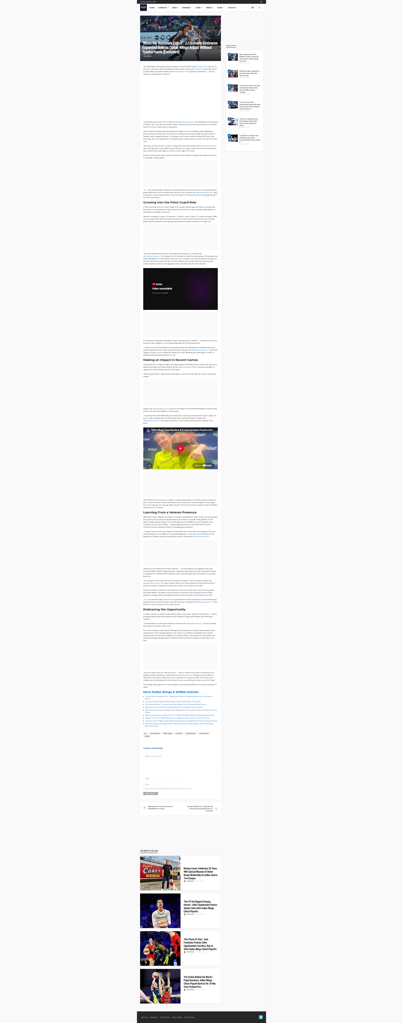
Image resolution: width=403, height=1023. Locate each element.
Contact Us (154, 1017)
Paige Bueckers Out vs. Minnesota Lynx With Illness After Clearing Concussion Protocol (174, 707)
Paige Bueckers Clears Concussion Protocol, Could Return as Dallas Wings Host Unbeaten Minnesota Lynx (180, 715)
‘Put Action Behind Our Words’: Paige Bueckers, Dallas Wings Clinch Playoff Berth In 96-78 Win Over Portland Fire (200, 982)
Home (152, 8)
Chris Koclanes (155, 733)
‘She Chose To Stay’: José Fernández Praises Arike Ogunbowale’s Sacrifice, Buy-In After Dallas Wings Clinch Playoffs (200, 944)
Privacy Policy (177, 1017)
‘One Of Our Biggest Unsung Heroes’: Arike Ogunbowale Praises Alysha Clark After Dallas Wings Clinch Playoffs (200, 906)
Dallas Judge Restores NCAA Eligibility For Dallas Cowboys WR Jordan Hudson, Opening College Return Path (248, 58)
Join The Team (189, 1017)
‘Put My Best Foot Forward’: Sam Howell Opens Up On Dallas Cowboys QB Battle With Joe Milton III (249, 139)
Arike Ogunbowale (185, 367)
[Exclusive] (154, 726)
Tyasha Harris (202, 66)
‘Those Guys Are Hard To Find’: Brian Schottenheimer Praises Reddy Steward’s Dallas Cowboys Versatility (249, 89)
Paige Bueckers (179, 71)
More (219, 8)
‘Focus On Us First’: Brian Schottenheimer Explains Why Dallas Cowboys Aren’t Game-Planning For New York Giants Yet (249, 105)
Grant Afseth (147, 56)
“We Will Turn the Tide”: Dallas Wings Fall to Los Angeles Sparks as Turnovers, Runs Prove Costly (177, 718)
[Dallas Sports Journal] (143, 7)
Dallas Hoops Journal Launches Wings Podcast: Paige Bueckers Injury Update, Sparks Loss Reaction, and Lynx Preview (181, 711)
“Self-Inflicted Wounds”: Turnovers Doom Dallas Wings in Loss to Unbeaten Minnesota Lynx (175, 704)
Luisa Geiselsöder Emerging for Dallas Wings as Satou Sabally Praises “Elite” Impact (173, 701)
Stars (198, 8)
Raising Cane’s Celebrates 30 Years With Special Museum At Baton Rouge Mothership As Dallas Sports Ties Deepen (200, 873)
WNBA (147, 736)
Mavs (174, 8)
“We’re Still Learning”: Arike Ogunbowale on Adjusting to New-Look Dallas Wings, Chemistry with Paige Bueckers (179, 724)
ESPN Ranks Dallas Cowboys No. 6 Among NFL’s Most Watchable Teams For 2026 (249, 73)
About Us (144, 1017)
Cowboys (162, 8)
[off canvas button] (252, 7)
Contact (232, 8)
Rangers (186, 8)
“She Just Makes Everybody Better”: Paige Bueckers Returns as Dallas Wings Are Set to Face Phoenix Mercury (179, 697)
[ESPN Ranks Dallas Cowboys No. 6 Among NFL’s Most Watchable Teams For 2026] (233, 73)
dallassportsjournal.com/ (186, 122)
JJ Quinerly (197, 69)
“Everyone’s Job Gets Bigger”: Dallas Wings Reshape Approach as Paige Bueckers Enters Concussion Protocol (181, 721)
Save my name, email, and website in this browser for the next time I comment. (168, 788)
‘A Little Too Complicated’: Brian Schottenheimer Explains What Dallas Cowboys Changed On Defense (248, 122)
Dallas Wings (167, 733)
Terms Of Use (165, 1017)
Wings (209, 8)
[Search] (259, 8)
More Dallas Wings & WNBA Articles (170, 692)
